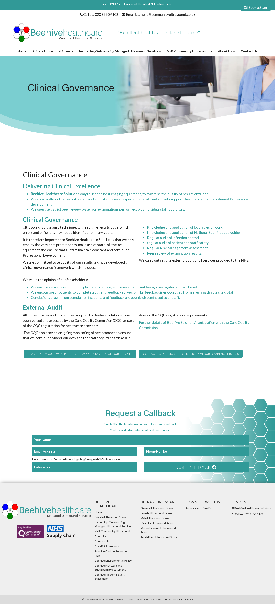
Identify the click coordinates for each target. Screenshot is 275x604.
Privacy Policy (173, 599)
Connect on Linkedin (199, 508)
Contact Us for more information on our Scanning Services (191, 353)
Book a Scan (257, 7)
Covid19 (188, 599)
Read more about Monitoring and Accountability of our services (80, 353)
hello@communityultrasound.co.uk (168, 14)
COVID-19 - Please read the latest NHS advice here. (139, 4)
